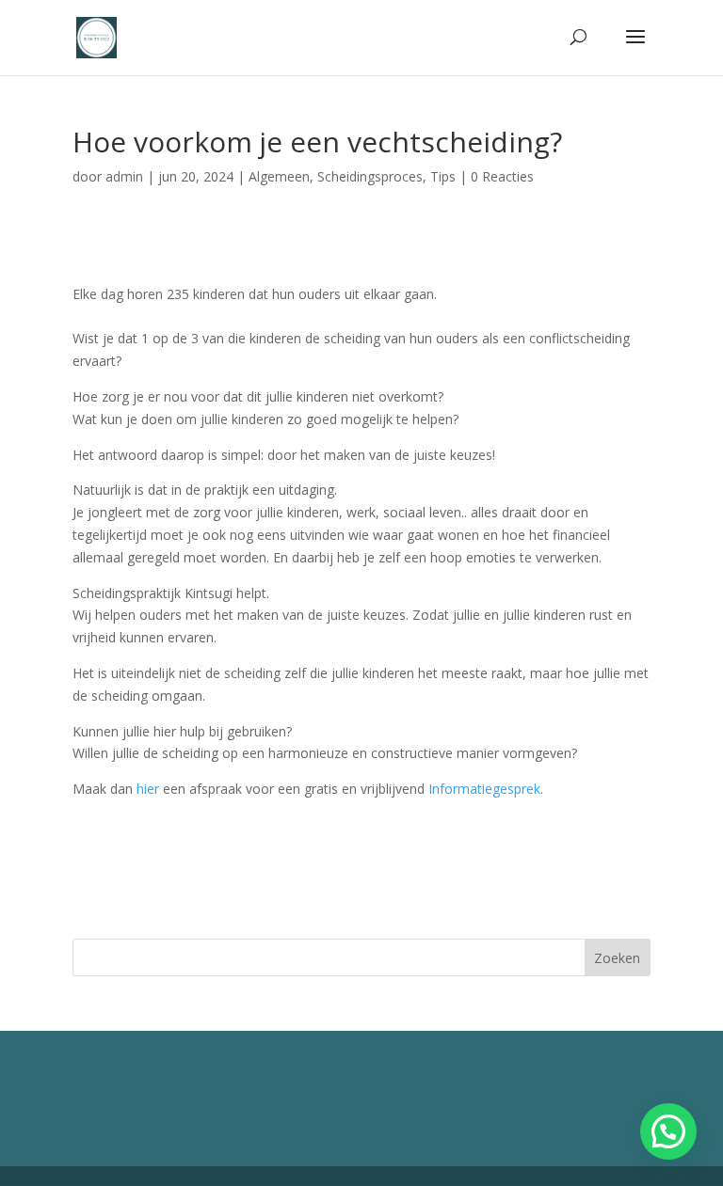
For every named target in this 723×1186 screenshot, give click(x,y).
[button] (668, 1131)
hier (148, 789)
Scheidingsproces (370, 176)
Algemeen (279, 176)
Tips (443, 176)
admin (124, 176)
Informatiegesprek (484, 789)
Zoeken (617, 958)
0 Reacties (502, 176)
